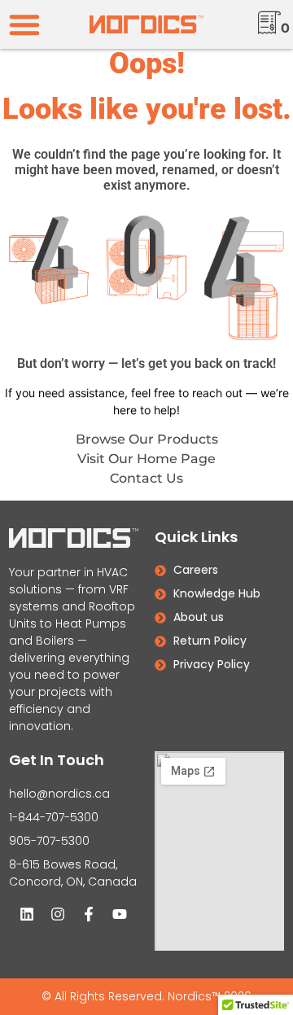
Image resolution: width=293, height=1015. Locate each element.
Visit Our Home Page (146, 458)
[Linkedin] (27, 914)
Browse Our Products (147, 439)
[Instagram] (57, 914)
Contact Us (146, 478)
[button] (24, 24)
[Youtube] (119, 914)
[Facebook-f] (88, 914)
